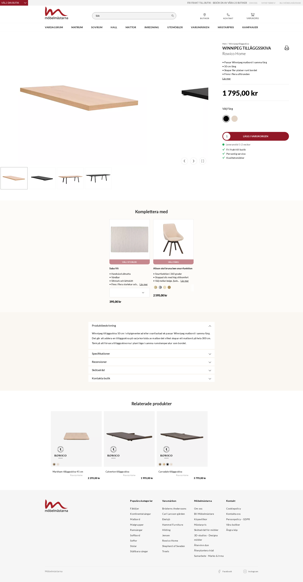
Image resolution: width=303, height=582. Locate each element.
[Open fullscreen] (202, 161)
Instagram (253, 571)
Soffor (133, 540)
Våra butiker (233, 524)
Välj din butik (10, 3)
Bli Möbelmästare (290, 3)
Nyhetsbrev (268, 3)
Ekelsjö (166, 519)
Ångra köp (232, 529)
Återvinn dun (201, 545)
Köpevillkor (200, 519)
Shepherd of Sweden (173, 546)
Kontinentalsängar (140, 513)
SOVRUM (97, 27)
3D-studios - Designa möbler (206, 537)
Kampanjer (250, 27)
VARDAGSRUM (54, 27)
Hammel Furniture (172, 524)
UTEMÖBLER (175, 27)
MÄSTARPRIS (226, 27)
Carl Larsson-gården (173, 513)
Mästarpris (200, 524)
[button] (129, 292)
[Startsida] (56, 12)
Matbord (135, 519)
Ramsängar (136, 529)
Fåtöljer (134, 508)
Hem (224, 43)
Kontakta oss (233, 513)
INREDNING (151, 27)
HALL (114, 27)
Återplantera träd (204, 550)
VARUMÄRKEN (200, 27)
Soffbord (135, 535)
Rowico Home (170, 540)
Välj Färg (173, 262)
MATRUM (77, 27)
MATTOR (131, 27)
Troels (165, 551)
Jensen (166, 535)
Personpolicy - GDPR (238, 519)
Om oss (253, 3)
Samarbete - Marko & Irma (209, 555)
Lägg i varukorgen (255, 136)
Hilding (166, 529)
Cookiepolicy (233, 508)
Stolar (133, 546)
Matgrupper (137, 524)
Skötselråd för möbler (206, 529)
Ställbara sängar (139, 551)
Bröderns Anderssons (174, 508)
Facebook (227, 571)
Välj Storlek (129, 262)
